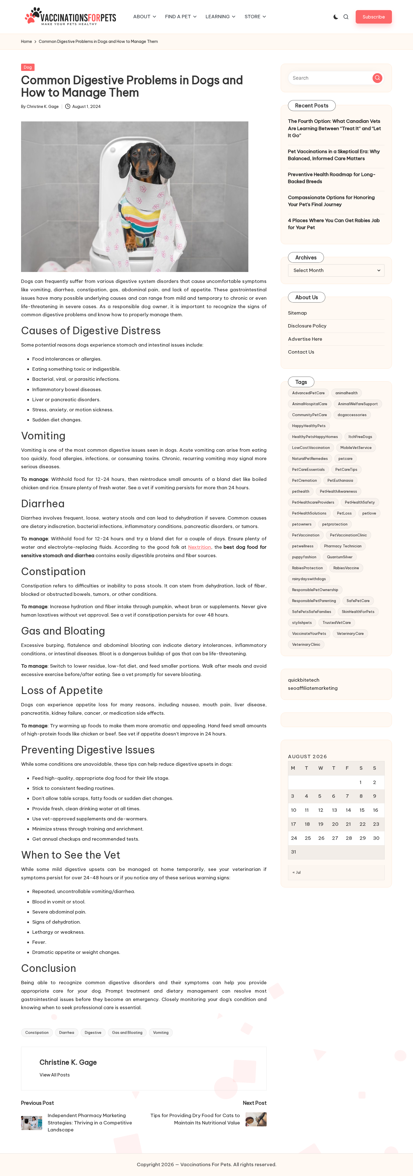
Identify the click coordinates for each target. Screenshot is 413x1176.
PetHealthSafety (360, 502)
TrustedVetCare (337, 622)
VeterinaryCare (350, 633)
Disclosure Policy (307, 326)
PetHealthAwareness (338, 491)
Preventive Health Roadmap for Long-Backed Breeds (332, 178)
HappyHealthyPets (309, 425)
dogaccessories (352, 414)
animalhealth (346, 392)
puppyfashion (304, 556)
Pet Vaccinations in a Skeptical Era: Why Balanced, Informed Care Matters (334, 155)
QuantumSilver (340, 556)
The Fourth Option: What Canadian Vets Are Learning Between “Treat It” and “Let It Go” (334, 128)
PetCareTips (346, 469)
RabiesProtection (307, 567)
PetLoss (344, 513)
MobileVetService (356, 447)
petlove (369, 513)
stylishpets (302, 622)
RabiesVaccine (346, 567)
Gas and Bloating (127, 1032)
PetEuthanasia (340, 480)
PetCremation (304, 480)
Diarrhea (66, 1032)
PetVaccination (305, 534)
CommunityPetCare (309, 414)
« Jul (296, 872)
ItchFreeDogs (360, 436)
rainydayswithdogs (309, 578)
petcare (346, 458)
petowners (302, 524)
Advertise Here (305, 339)
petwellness (303, 545)
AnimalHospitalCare (309, 403)
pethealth (300, 491)
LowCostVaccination (311, 447)
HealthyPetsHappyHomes (315, 436)
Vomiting (161, 1032)
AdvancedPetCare (308, 392)
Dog (28, 67)
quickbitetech (303, 680)
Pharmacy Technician (343, 545)
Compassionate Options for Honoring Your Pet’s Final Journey (331, 200)
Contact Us (301, 352)
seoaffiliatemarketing (313, 688)
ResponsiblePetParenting (314, 600)
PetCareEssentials (308, 469)
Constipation (37, 1032)
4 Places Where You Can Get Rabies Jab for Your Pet (334, 223)
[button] (374, 16)
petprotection (335, 524)
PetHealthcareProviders (313, 502)
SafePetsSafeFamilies (311, 611)
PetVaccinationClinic (348, 534)
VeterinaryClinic (306, 644)
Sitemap (297, 313)
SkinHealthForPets (358, 611)
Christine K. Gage (68, 1062)
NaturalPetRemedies (310, 458)
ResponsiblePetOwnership (315, 589)
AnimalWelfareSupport (358, 403)
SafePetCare (358, 600)
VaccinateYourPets (309, 633)
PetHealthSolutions (309, 513)
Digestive (93, 1032)
